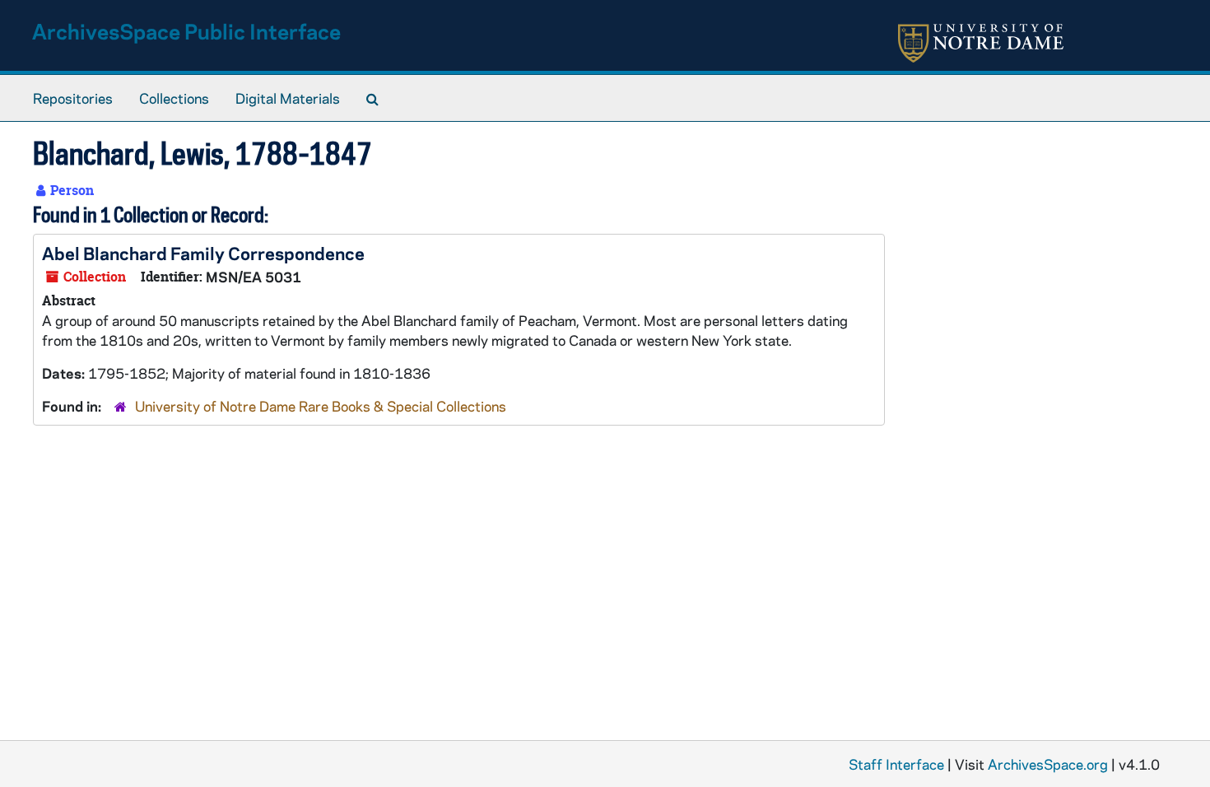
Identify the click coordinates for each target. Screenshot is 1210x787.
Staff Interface (896, 764)
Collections (174, 98)
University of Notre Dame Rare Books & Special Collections (320, 406)
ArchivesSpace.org (1048, 764)
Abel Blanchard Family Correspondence (203, 252)
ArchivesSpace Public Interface (186, 30)
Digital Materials (287, 98)
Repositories (73, 98)
